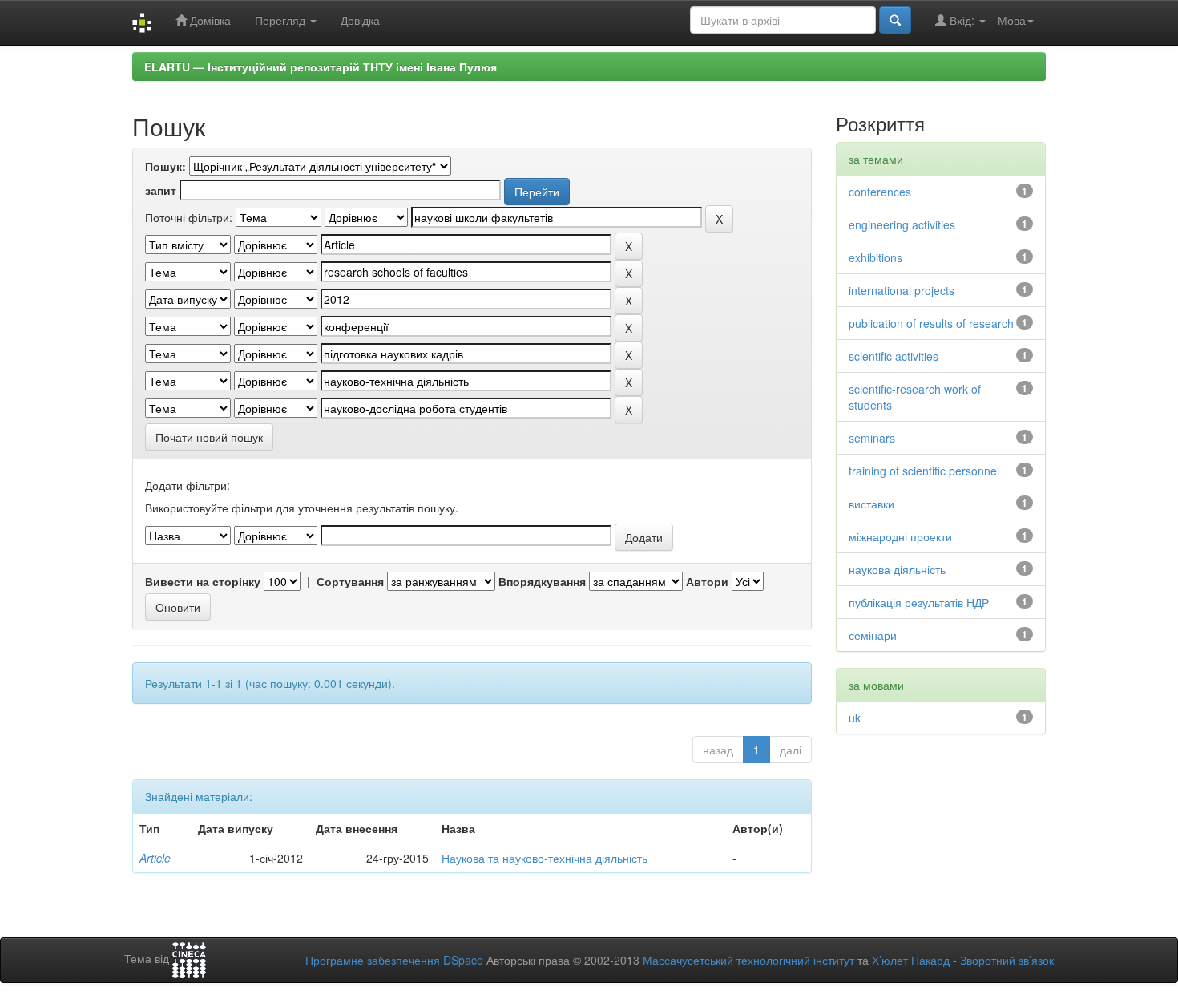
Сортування (350, 581)
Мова (1012, 20)
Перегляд (282, 20)
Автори (707, 581)
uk (855, 718)
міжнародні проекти (900, 536)
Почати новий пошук (209, 437)
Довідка (360, 20)
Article (155, 858)
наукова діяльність (897, 569)
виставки (871, 503)
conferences (880, 192)
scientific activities (893, 356)
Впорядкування (542, 581)
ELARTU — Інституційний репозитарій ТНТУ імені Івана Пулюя (320, 67)
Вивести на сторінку (202, 581)
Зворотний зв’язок (1007, 960)
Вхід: (962, 20)
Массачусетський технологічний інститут (748, 960)
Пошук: (165, 166)
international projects (901, 290)
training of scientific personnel (924, 471)
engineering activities (902, 224)
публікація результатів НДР (919, 602)
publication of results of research (931, 323)
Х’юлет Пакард (911, 960)
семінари (873, 635)
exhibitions (875, 257)
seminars (872, 438)
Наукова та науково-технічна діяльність (544, 858)
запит (160, 190)
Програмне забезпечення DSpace (394, 960)
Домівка (209, 20)
